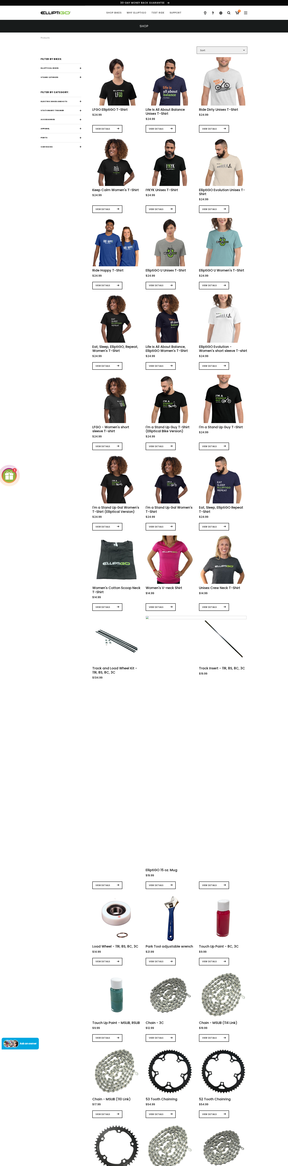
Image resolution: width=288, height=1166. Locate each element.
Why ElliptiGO (136, 12)
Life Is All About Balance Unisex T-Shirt (165, 111)
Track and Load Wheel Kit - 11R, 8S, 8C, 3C (114, 670)
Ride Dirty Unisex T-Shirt (218, 109)
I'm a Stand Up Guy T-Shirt (221, 427)
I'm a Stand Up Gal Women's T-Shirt (169, 509)
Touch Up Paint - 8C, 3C (219, 946)
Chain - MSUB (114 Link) (218, 1022)
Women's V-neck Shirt (164, 588)
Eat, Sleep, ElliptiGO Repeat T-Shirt (221, 509)
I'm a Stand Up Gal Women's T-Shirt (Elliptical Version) (115, 509)
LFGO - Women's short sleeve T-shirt (110, 429)
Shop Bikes (113, 12)
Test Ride (158, 12)
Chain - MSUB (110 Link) (111, 1099)
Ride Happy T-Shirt (108, 270)
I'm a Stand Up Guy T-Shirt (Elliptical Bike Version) (168, 429)
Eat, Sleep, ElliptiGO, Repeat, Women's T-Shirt (115, 348)
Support (176, 12)
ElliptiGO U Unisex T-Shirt (166, 270)
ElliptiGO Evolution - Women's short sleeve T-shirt (223, 348)
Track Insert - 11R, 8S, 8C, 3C (222, 668)
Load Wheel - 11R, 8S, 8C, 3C (115, 946)
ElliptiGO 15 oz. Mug (161, 870)
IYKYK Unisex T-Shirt (162, 190)
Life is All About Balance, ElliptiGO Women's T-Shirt (167, 348)
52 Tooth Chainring (215, 1099)
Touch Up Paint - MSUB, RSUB (116, 1022)
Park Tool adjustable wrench (169, 946)
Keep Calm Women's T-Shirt (115, 190)
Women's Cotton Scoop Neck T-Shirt (116, 590)
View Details (103, 128)
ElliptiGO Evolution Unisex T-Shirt (222, 192)
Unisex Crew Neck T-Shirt (219, 588)
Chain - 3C (155, 1022)
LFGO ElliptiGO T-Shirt (110, 109)
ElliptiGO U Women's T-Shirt (221, 270)
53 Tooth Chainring (161, 1099)
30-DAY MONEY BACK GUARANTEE (142, 3)
